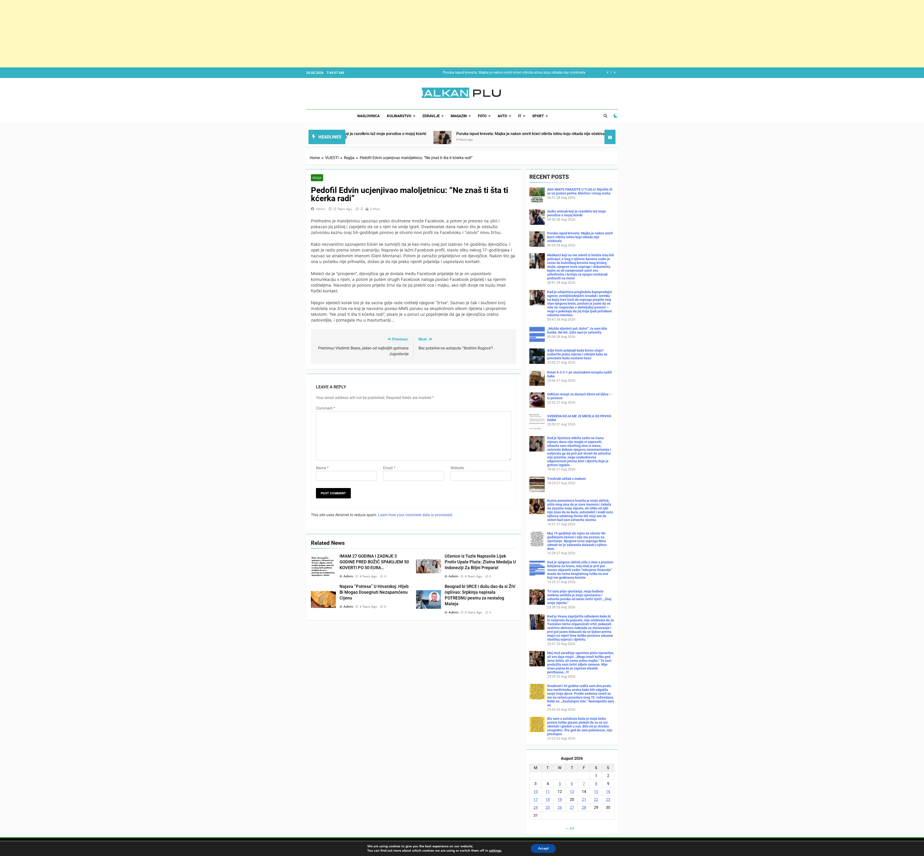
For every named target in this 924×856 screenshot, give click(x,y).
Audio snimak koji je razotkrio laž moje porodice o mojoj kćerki (576, 213)
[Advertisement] (144, 33)
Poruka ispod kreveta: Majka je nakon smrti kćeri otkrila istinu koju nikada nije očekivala (438, 133)
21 (584, 799)
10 (535, 791)
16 (608, 791)
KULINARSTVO (399, 116)
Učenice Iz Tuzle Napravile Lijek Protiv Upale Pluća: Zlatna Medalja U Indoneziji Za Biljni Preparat (480, 562)
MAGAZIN (459, 116)
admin (320, 208)
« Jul (570, 828)
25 (547, 807)
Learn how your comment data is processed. (415, 515)
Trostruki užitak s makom (566, 479)
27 (572, 807)
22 (596, 799)
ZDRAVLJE (431, 116)
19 (560, 799)
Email (389, 468)
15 (596, 791)
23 (608, 799)
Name (322, 468)
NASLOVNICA (368, 116)
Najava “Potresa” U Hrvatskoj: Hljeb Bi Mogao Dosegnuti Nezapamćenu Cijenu (374, 592)
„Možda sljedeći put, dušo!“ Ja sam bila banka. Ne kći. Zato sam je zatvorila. (577, 330)
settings (495, 851)
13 (572, 791)
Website (457, 468)
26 (560, 807)
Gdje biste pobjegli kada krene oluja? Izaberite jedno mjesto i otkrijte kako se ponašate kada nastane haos (577, 354)
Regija (317, 178)
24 (535, 807)
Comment (325, 408)
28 (584, 807)
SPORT (538, 116)
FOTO (482, 116)
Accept (543, 848)
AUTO (502, 116)
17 (535, 799)
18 (547, 799)
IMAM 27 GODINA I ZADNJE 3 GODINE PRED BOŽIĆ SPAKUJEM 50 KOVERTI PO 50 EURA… (374, 562)
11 (547, 791)
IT (519, 116)
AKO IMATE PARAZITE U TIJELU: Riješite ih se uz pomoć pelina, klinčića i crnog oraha (579, 191)
